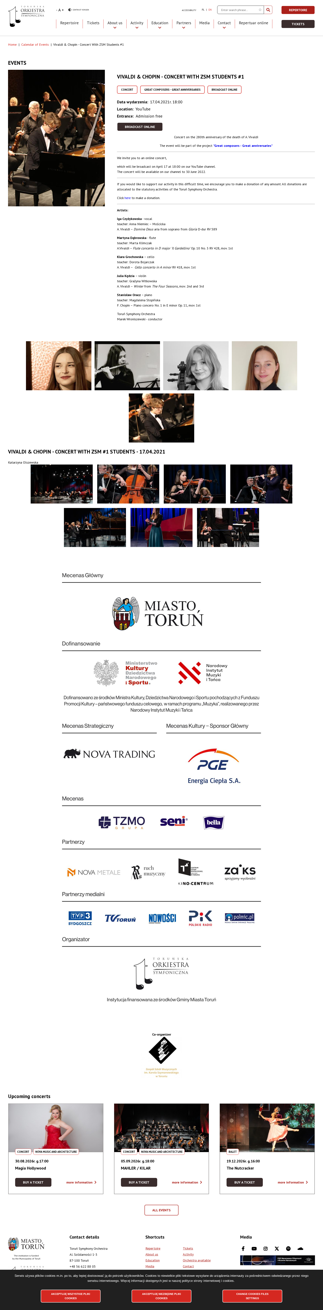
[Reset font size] (59, 9)
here (127, 198)
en (210, 9)
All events (162, 1211)
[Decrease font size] (56, 9)
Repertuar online (253, 22)
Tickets (93, 22)
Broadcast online (140, 127)
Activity (188, 1254)
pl (203, 9)
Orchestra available (197, 1260)
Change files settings (252, 1296)
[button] (62, 138)
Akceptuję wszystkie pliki (70, 1296)
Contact (188, 1266)
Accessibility (189, 10)
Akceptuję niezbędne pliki (161, 1296)
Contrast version (78, 10)
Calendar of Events (35, 44)
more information (81, 1182)
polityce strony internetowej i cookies (208, 1280)
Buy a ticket (37, 1183)
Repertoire (69, 22)
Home (12, 44)
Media (204, 22)
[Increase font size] (63, 9)
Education (152, 1260)
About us (151, 1254)
